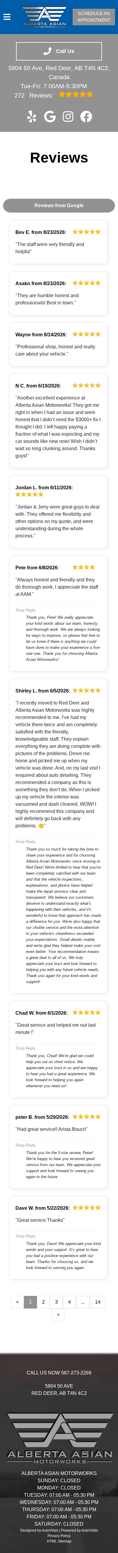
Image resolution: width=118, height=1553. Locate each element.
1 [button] (30, 1302)
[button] (32, 116)
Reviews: (35, 95)
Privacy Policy (59, 1536)
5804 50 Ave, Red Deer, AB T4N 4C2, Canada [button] (59, 72)
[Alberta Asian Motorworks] (44, 17)
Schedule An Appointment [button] (93, 17)
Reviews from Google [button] (59, 205)
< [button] (17, 1302)
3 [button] (56, 1302)
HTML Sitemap (59, 1541)
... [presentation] (83, 1302)
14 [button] (97, 1302)
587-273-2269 (76, 1372)
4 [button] (69, 1302)
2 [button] (43, 1302)
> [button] (58, 1314)
